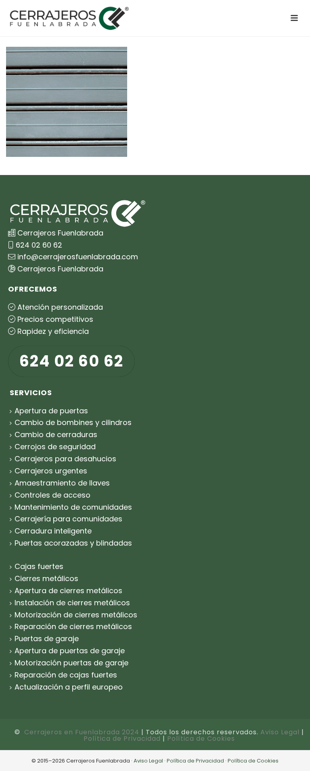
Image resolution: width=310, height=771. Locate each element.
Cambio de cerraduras (56, 434)
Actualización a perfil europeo (69, 687)
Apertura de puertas (51, 411)
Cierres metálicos (46, 578)
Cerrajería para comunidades (68, 519)
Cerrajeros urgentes (51, 471)
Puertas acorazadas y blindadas (73, 543)
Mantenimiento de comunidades (73, 507)
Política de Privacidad (122, 738)
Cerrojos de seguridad (55, 447)
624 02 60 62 (39, 245)
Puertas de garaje (47, 638)
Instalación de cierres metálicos (72, 603)
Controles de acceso (52, 495)
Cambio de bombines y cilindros (73, 422)
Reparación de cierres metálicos (73, 626)
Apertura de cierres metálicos (68, 591)
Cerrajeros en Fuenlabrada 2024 (81, 732)
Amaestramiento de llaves (62, 483)
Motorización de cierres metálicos (76, 615)
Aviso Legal (280, 732)
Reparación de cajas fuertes (66, 675)
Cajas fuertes (39, 566)
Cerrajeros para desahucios (65, 459)
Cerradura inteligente (53, 531)
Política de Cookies (201, 738)
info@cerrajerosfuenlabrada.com (77, 257)
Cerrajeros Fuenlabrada (60, 269)
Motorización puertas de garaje (71, 663)
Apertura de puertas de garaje (70, 651)
